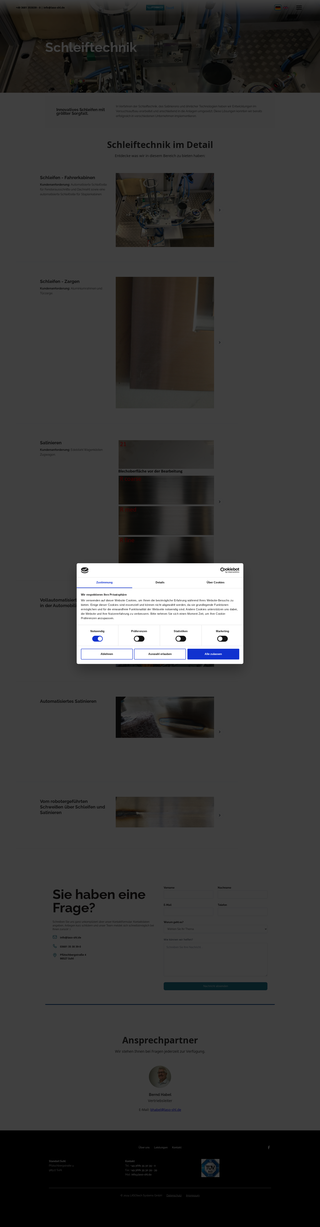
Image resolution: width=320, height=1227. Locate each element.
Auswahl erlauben (160, 654)
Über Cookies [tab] (215, 582)
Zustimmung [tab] (104, 582)
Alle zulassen (213, 654)
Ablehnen (107, 654)
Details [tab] (160, 582)
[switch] (139, 639)
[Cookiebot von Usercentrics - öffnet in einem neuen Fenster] (223, 570)
